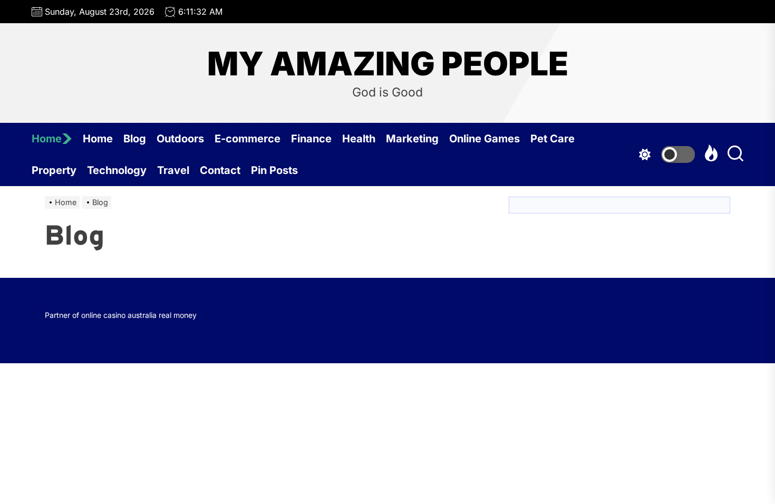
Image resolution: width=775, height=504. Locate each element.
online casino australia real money (139, 315)
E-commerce (247, 138)
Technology (117, 170)
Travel (173, 170)
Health (358, 138)
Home (47, 138)
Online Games (484, 138)
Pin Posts (274, 170)
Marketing (412, 138)
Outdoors (180, 138)
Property (54, 170)
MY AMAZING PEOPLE (387, 63)
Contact (220, 170)
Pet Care (552, 138)
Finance (311, 138)
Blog (134, 138)
